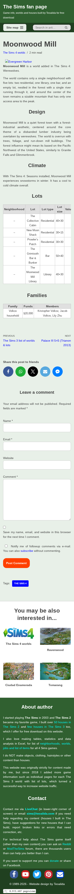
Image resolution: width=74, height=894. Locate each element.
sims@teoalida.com (40, 813)
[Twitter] (33, 371)
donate (54, 860)
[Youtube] (25, 874)
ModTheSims (15, 848)
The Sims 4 (20, 583)
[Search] (66, 27)
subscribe (27, 550)
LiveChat (31, 809)
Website (8, 458)
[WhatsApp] (20, 371)
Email (7, 439)
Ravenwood (55, 650)
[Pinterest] (48, 874)
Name (8, 420)
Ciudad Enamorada (18, 685)
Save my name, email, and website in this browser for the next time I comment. (37, 534)
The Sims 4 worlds (14, 52)
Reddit (66, 844)
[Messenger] (57, 371)
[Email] (45, 371)
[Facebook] (8, 371)
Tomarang (55, 685)
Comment (10, 476)
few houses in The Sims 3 (46, 726)
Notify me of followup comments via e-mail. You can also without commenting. (37, 548)
